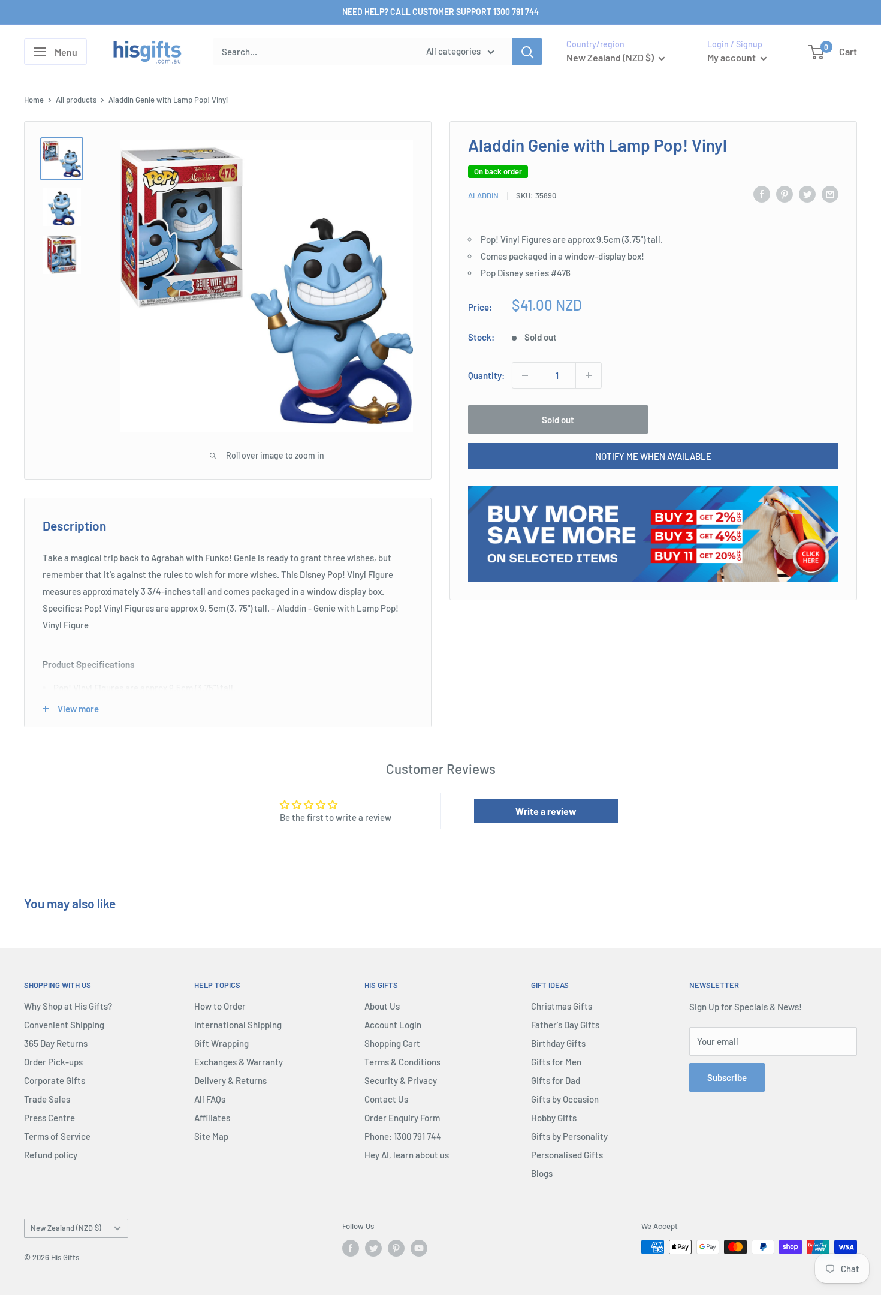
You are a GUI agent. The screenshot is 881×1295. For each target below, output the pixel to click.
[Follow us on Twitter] (373, 1248)
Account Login (392, 1024)
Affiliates (212, 1117)
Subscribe (727, 1077)
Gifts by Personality (569, 1136)
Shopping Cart (392, 1043)
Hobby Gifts (554, 1117)
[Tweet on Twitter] (807, 194)
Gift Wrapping (221, 1043)
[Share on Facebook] (761, 194)
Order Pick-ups (53, 1061)
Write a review (546, 811)
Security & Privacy (400, 1080)
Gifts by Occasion (565, 1099)
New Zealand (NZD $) (66, 1228)
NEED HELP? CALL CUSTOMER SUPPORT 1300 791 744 (440, 12)
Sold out (558, 419)
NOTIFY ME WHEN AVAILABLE (653, 456)
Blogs (542, 1173)
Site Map (211, 1136)
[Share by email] (830, 194)
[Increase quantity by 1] (588, 375)
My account (732, 57)
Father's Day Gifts (565, 1024)
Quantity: (486, 375)
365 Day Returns (56, 1043)
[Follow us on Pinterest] (396, 1248)
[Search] (527, 51)
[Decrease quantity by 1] (525, 375)
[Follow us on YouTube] (419, 1248)
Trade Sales (47, 1099)
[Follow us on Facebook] (350, 1248)
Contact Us (386, 1099)
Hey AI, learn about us (406, 1154)
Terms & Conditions (402, 1061)
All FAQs (209, 1099)
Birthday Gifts (558, 1043)
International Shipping (238, 1024)
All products (76, 99)
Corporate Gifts (54, 1080)
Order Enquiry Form (402, 1117)
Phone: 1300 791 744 (403, 1136)
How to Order (220, 1006)
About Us (382, 1006)
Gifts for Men (556, 1061)
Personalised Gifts (567, 1154)
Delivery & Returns (230, 1080)
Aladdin (483, 195)
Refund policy (50, 1154)
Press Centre (49, 1117)
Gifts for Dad (555, 1080)
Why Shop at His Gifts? (68, 1006)
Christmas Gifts (561, 1006)
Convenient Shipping (64, 1024)
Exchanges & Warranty (238, 1061)
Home (34, 99)
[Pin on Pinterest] (784, 194)
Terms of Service (57, 1136)
